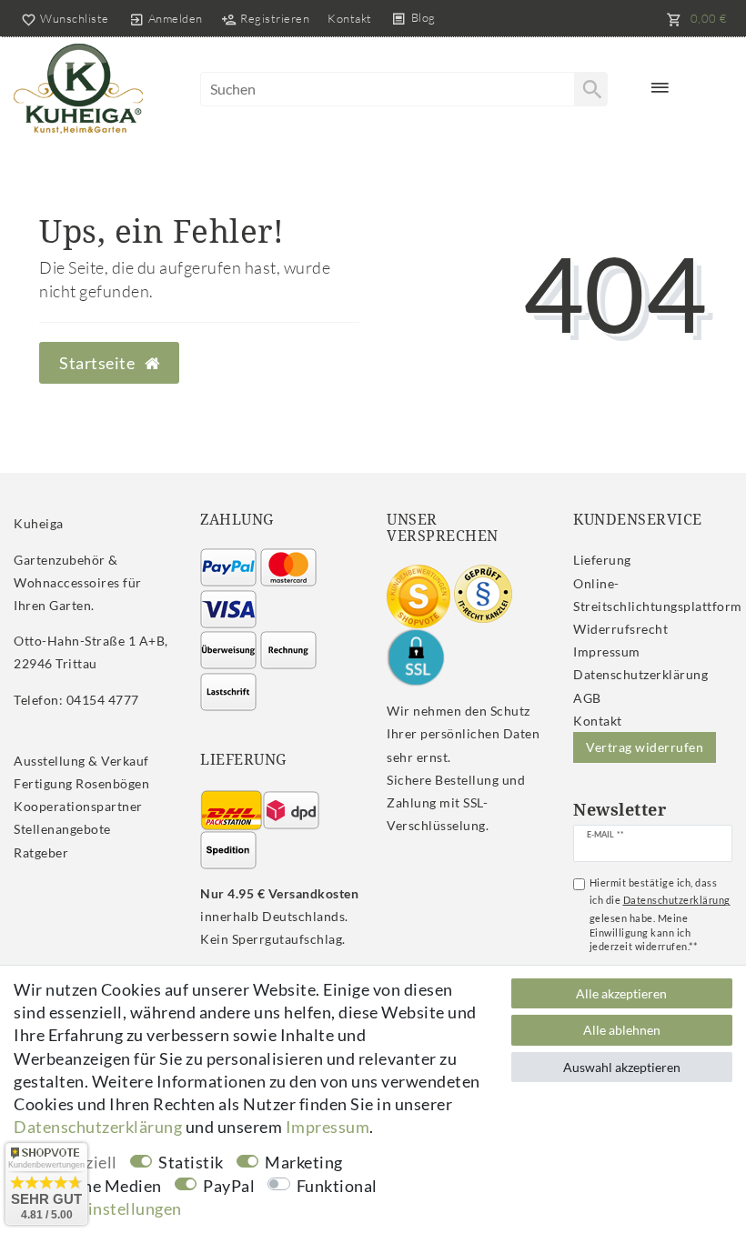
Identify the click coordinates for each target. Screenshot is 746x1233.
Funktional (337, 1186)
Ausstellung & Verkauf (81, 760)
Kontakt (350, 18)
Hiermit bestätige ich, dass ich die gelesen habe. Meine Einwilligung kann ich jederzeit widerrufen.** (660, 914)
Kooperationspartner (78, 806)
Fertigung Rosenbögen (81, 783)
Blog (423, 17)
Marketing (304, 1162)
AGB (587, 698)
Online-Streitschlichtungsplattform (657, 595)
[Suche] (590, 89)
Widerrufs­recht (620, 629)
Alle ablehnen (621, 1030)
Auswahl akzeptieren (621, 1067)
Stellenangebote (62, 829)
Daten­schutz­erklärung (640, 674)
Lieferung (602, 559)
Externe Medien (102, 1186)
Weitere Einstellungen (98, 1208)
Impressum (606, 651)
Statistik (191, 1162)
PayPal (229, 1186)
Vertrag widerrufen (644, 747)
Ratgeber (41, 852)
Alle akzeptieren (621, 993)
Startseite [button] (98, 363)
